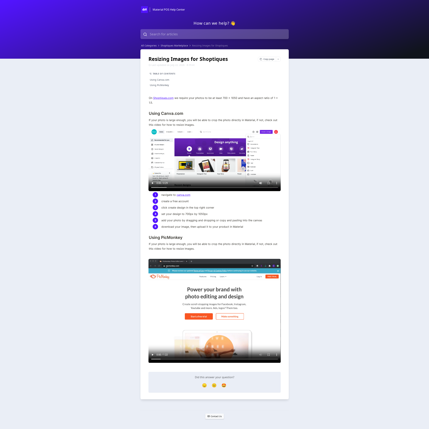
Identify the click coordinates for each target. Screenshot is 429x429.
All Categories (149, 45)
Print (192, 65)
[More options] (278, 59)
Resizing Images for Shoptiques (210, 45)
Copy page (268, 59)
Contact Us (216, 416)
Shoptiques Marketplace (174, 45)
